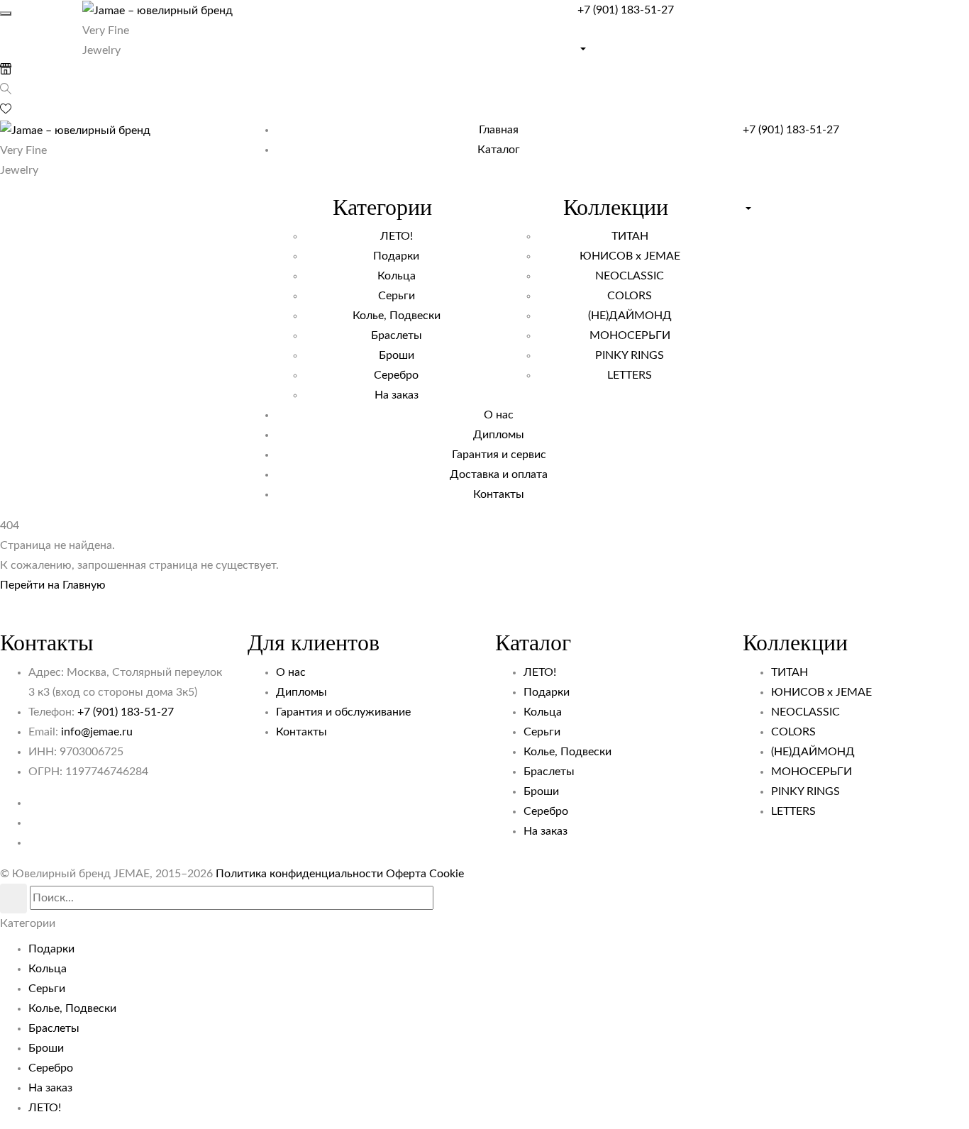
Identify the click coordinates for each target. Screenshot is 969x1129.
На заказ (545, 831)
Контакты (301, 732)
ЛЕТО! (540, 672)
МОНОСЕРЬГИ (811, 771)
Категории (27, 923)
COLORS (793, 732)
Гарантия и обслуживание (343, 712)
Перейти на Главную (53, 585)
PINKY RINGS (805, 791)
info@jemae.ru (97, 732)
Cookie (446, 873)
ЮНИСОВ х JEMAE (821, 692)
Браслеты (549, 771)
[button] (773, 37)
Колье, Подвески (567, 751)
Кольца (543, 712)
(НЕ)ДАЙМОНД (813, 751)
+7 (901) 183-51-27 (625, 10)
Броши (541, 791)
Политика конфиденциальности (299, 873)
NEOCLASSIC (805, 712)
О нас (291, 672)
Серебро (546, 811)
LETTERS (793, 811)
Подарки (547, 692)
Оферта (406, 873)
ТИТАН (789, 672)
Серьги (542, 732)
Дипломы (301, 692)
